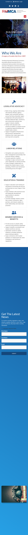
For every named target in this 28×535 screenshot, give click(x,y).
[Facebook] (9, 6)
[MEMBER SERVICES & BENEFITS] (14, 212)
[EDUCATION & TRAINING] (14, 175)
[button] (25, 16)
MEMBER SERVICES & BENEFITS (14, 218)
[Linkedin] (15, 6)
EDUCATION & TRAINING (14, 180)
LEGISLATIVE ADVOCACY (14, 106)
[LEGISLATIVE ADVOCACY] (14, 102)
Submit (14, 353)
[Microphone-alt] (18, 6)
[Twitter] (12, 6)
